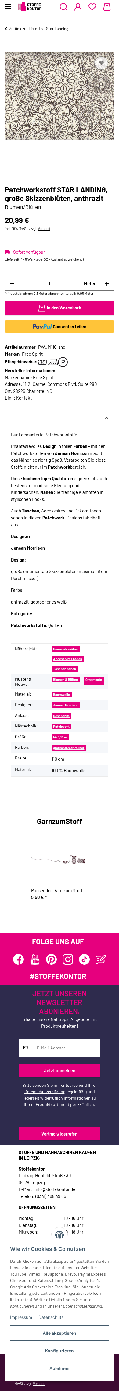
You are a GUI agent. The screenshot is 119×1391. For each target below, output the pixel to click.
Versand (44, 228)
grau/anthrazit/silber (68, 748)
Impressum (21, 1317)
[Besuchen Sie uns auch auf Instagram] (68, 959)
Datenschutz (51, 1317)
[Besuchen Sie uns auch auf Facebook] (18, 959)
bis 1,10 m (60, 737)
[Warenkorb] (107, 7)
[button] (63, 7)
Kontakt (24, 397)
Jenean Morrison (65, 705)
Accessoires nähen (67, 659)
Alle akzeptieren (59, 1333)
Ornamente (93, 679)
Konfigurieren (59, 1350)
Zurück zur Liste (23, 28)
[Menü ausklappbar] (8, 4)
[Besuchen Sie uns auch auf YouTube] (35, 959)
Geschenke (61, 716)
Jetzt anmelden (59, 1070)
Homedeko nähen (65, 649)
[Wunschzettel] (92, 7)
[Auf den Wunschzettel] (101, 63)
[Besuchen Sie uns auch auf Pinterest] (51, 959)
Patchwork (61, 726)
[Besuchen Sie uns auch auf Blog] (101, 959)
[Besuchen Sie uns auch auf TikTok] (84, 959)
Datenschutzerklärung (44, 1091)
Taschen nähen (64, 669)
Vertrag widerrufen (59, 1133)
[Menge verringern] (12, 283)
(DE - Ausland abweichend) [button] (63, 259)
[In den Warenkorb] (10, 48)
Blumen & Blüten (65, 679)
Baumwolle (61, 694)
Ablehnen (59, 1368)
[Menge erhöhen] (107, 283)
